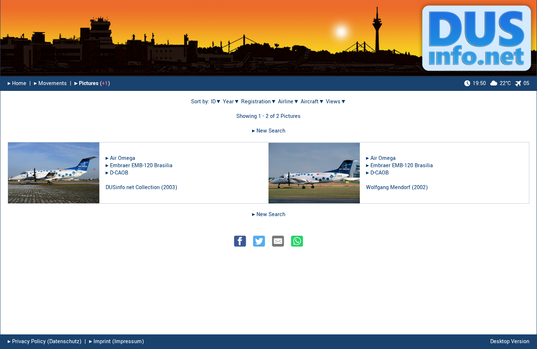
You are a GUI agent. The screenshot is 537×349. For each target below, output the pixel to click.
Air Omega (122, 158)
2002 (420, 187)
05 (526, 83)
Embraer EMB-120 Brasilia (141, 165)
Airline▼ (288, 102)
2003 (169, 187)
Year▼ (231, 102)
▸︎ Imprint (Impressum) (116, 341)
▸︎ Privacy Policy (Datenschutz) (44, 341)
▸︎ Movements (50, 83)
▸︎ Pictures (86, 83)
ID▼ (216, 102)
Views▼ (336, 102)
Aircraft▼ (312, 102)
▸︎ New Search (268, 131)
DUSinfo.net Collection (133, 187)
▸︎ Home (17, 83)
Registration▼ (259, 102)
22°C (492, 83)
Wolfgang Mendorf (388, 187)
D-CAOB (119, 173)
